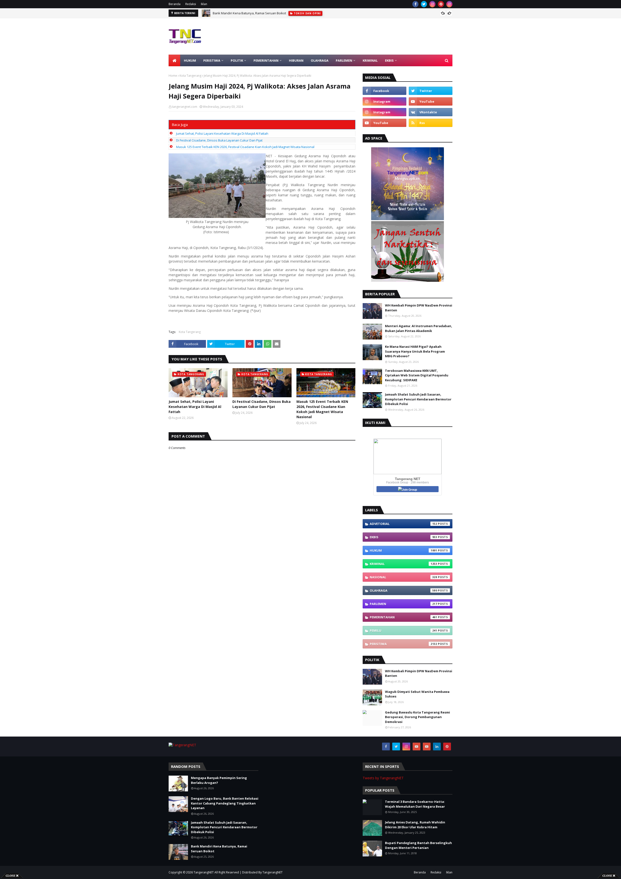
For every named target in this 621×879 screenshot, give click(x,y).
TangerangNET (204, 872)
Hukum (403, 550)
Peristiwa (403, 644)
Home (173, 76)
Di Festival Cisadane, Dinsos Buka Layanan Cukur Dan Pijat (219, 140)
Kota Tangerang (190, 76)
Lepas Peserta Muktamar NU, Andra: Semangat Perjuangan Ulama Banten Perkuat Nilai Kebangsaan (286, 13)
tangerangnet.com (184, 107)
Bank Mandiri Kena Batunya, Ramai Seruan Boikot (219, 848)
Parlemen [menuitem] (344, 60)
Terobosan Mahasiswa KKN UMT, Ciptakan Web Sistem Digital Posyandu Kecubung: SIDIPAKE (416, 375)
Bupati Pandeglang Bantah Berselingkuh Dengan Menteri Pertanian (418, 845)
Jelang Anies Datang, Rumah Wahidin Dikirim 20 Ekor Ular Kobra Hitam (415, 824)
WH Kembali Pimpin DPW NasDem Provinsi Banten (418, 307)
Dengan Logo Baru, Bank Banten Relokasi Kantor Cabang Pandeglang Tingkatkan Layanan (224, 803)
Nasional (403, 577)
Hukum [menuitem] (190, 60)
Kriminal (403, 564)
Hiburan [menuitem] (296, 60)
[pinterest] (441, 4)
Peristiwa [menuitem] (211, 60)
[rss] (430, 123)
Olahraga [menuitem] (319, 60)
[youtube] (430, 101)
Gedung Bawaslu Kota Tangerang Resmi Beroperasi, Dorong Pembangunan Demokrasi (417, 717)
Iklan (204, 4)
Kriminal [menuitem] (370, 60)
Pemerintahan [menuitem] (265, 60)
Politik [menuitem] (237, 60)
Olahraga (403, 590)
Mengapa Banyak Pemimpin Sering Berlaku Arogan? (219, 780)
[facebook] (415, 4)
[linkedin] (437, 746)
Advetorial (403, 524)
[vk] (430, 112)
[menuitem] (174, 60)
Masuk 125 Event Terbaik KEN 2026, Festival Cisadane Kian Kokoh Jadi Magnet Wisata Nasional (245, 147)
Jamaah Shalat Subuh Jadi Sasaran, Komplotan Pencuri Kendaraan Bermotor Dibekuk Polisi (418, 399)
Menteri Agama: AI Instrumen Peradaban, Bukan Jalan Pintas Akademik (418, 328)
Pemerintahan (403, 617)
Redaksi (190, 4)
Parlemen (403, 604)
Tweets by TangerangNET (383, 778)
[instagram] (432, 4)
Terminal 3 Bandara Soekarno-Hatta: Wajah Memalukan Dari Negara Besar (415, 804)
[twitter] (424, 4)
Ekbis (403, 537)
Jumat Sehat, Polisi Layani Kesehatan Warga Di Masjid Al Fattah (222, 133)
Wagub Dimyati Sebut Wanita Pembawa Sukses (417, 694)
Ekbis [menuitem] (389, 60)
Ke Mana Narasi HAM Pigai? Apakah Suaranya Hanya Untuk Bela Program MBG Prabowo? (415, 351)
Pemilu (403, 630)
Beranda (174, 4)
